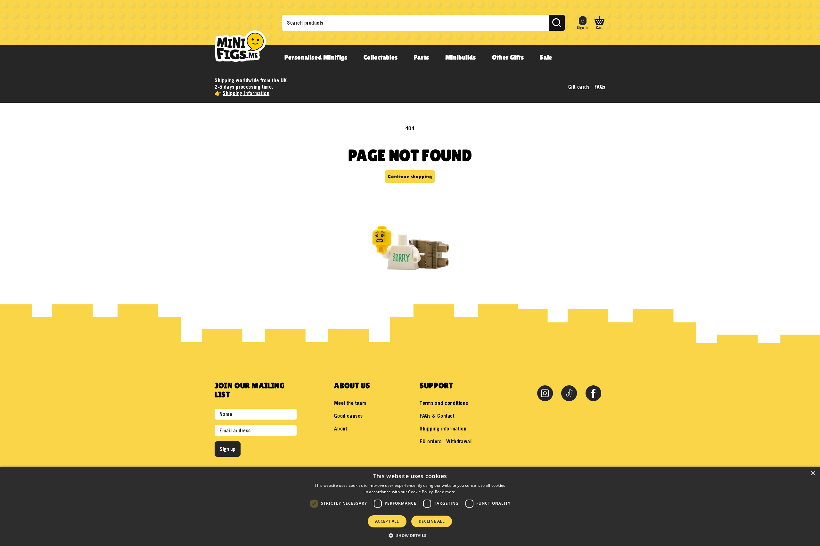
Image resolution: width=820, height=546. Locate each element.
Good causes (348, 416)
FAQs (599, 87)
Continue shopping (410, 176)
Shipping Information (246, 93)
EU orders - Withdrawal (446, 441)
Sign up (227, 449)
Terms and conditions (444, 403)
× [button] (812, 473)
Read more (445, 491)
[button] (599, 23)
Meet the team (350, 403)
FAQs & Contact (437, 416)
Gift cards (579, 87)
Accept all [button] (387, 521)
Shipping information (443, 428)
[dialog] (410, 506)
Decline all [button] (432, 521)
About (340, 428)
